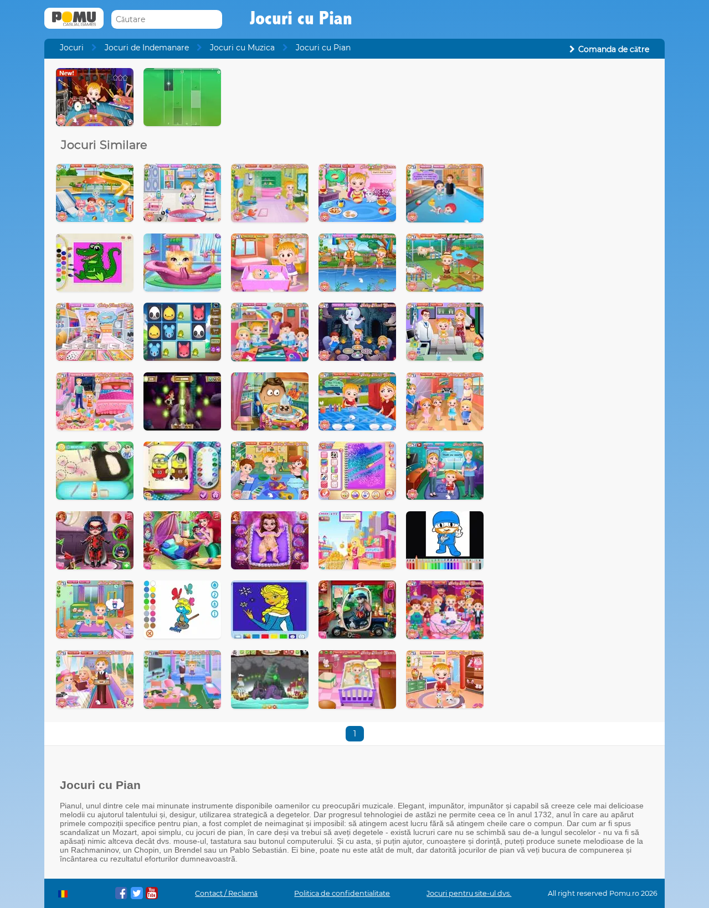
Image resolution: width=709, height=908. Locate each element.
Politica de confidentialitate (342, 893)
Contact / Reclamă (226, 893)
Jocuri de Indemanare (147, 48)
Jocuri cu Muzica (242, 48)
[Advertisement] (574, 234)
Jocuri (72, 48)
